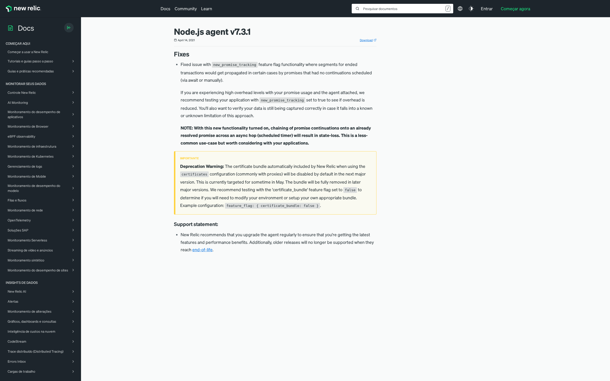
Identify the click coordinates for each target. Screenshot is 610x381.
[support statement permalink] (220, 224)
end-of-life (202, 249)
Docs (165, 8)
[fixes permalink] (191, 54)
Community (186, 8)
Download (366, 40)
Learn (206, 8)
